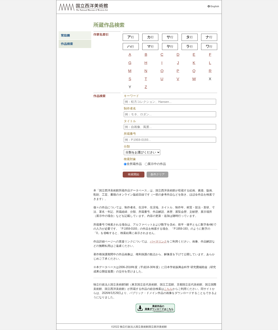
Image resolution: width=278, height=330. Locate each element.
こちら (168, 288)
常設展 (65, 35)
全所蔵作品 (134, 164)
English (214, 6)
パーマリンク (158, 241)
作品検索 (67, 43)
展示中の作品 (157, 164)
